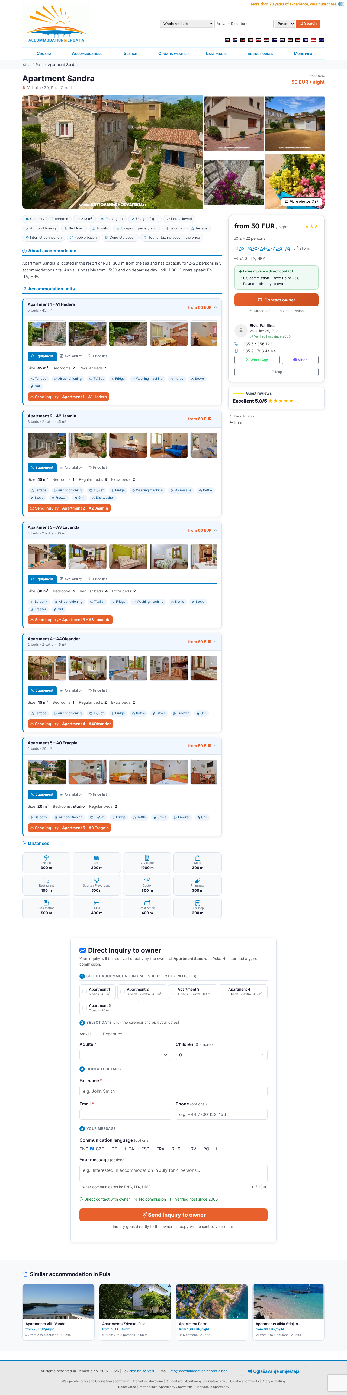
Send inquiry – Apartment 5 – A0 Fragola (72, 827)
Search (310, 23)
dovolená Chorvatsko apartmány (105, 1381)
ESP (146, 1148)
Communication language (115, 1140)
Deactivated (127, 1387)
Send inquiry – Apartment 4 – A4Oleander (73, 723)
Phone (191, 1104)
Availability (73, 356)
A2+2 (277, 248)
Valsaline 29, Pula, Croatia (50, 87)
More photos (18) (304, 201)
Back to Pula (244, 416)
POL (208, 1148)
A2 (287, 248)
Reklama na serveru (138, 1371)
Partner (144, 1387)
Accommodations (87, 53)
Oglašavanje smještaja (276, 1371)
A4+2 (265, 248)
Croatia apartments (244, 1381)
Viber (302, 360)
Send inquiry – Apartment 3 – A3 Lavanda (72, 619)
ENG (84, 1148)
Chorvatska (174, 1381)
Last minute (216, 53)
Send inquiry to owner (177, 1215)
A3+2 (252, 248)
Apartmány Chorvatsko (176, 1387)
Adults (88, 1044)
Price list (100, 356)
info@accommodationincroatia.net (198, 1371)
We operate (70, 1381)
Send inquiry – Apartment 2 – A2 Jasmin (71, 508)
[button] (276, 398)
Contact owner (279, 300)
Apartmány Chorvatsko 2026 (206, 1381)
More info (303, 53)
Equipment (44, 356)
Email (86, 1104)
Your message (103, 1159)
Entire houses (260, 53)
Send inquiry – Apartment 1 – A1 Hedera (71, 396)
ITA (132, 1148)
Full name (90, 1080)
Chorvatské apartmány (212, 1387)
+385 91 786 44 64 (258, 351)
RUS (177, 1148)
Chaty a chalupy (273, 1381)
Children (194, 1044)
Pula (39, 65)
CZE (101, 1148)
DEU (116, 1148)
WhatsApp (259, 360)
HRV (192, 1148)
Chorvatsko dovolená (147, 1381)
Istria (26, 65)
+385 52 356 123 (256, 344)
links (153, 1387)
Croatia (44, 53)
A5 (241, 248)
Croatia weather (173, 53)
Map (278, 372)
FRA (161, 1148)
